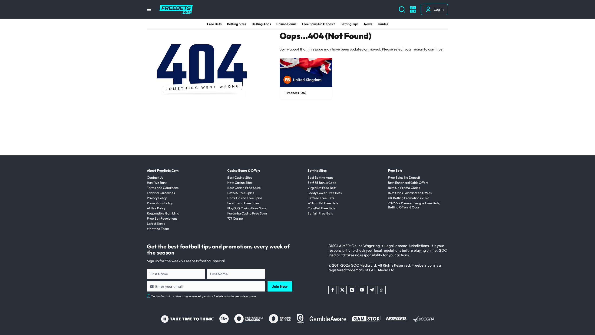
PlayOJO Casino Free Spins (247, 208)
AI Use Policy (156, 208)
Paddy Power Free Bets (324, 193)
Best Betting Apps (320, 177)
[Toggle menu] (149, 9)
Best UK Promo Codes (404, 188)
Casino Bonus (286, 24)
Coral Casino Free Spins (244, 198)
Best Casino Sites (239, 177)
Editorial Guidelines (161, 193)
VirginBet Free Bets (321, 188)
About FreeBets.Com (162, 170)
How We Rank (157, 183)
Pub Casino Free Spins (243, 203)
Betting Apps (261, 24)
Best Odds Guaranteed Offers (410, 193)
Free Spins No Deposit (318, 24)
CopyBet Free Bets (321, 208)
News (368, 24)
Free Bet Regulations (162, 218)
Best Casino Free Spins (244, 188)
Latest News (156, 223)
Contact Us (155, 177)
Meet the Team (158, 229)
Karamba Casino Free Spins (247, 213)
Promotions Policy (160, 203)
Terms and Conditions (162, 188)
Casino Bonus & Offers (243, 170)
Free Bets (214, 24)
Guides (383, 24)
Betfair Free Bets (320, 213)
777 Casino (235, 218)
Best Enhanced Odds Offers (408, 183)
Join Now (280, 286)
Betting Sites (236, 24)
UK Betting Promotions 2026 (408, 198)
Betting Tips (349, 24)
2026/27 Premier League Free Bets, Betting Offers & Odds (414, 205)
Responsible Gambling (163, 213)
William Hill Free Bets (322, 203)
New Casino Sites (239, 183)
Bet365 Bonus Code (321, 183)
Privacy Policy (157, 198)
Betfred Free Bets (320, 198)
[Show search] (402, 9)
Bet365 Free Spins (240, 193)
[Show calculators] (413, 9)
